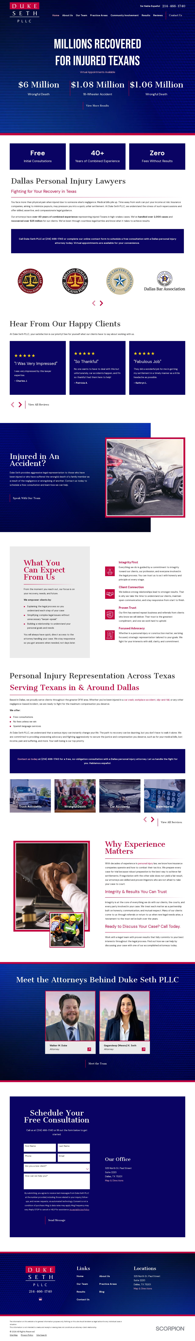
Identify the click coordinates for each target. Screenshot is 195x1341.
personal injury (145, 863)
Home (80, 1276)
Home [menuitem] (55, 15)
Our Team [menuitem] (81, 15)
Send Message (56, 1220)
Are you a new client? (36, 1166)
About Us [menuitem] (67, 15)
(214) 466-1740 (54, 238)
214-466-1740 (173, 6)
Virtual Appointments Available (97, 72)
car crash (129, 699)
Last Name (64, 1146)
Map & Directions (114, 1180)
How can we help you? (36, 1176)
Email (61, 1156)
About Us (104, 1276)
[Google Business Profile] (40, 1299)
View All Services (171, 822)
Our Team (82, 1284)
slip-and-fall (163, 699)
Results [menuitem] (146, 15)
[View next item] (101, 303)
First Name (30, 1146)
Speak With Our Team (26, 498)
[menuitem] (14, 1335)
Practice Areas (108, 1284)
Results (81, 1291)
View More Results (97, 105)
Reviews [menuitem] (158, 15)
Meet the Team (98, 1063)
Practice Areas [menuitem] (99, 15)
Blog (101, 1291)
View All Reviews (38, 404)
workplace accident (145, 699)
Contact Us (175, 15)
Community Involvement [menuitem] (125, 15)
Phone (28, 1156)
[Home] (24, 12)
